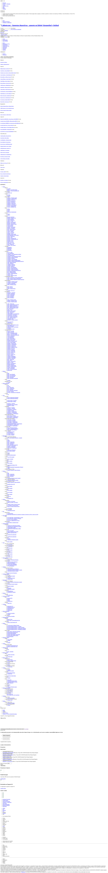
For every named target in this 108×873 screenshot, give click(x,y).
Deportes (4, 2)
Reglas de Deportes (6, 21)
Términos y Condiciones (7, 22)
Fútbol (4, 710)
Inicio (4, 42)
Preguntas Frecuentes (6, 799)
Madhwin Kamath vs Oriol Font (4, 68)
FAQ (3, 20)
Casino (4, 4)
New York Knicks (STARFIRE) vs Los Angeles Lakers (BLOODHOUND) (10, 123)
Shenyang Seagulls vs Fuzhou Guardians (5, 110)
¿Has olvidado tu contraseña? (16, 29)
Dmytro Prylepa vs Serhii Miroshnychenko (6, 144)
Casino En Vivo (5, 5)
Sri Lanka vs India (3, 171)
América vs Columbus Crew (8, 759)
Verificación (5, 46)
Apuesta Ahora (3, 788)
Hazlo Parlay (3, 765)
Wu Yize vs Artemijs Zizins (4, 182)
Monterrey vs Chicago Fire (7, 761)
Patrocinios (5, 47)
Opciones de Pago (6, 45)
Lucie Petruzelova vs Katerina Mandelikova (6, 91)
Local (4, 709)
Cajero (6, 36)
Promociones (5, 44)
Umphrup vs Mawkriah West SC (4, 64)
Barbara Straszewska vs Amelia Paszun (5, 95)
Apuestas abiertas (3, 34)
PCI (3, 811)
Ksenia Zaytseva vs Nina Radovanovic (5, 97)
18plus (4, 808)
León (4, 826)
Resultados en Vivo (6, 43)
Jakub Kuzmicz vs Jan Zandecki (4, 150)
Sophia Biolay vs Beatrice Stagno (5, 87)
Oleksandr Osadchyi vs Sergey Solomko (5, 146)
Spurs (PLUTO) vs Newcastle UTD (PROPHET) (7, 131)
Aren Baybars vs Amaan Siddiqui (5, 70)
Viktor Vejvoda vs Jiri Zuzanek (4, 152)
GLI (3, 809)
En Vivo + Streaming (6, 3)
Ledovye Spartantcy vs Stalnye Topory (5, 114)
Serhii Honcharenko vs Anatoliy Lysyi (5, 148)
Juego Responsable (6, 804)
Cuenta (2, 35)
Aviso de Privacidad (6, 801)
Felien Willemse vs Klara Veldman (5, 81)
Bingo (4, 7)
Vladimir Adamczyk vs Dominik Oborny (5, 154)
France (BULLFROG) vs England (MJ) (5, 129)
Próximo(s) (5, 54)
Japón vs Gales (2, 167)
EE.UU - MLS (5, 712)
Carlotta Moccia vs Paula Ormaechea (5, 89)
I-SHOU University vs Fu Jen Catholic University (7, 108)
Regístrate (6, 30)
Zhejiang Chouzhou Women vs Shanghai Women (7, 106)
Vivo (4, 53)
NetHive (4, 813)
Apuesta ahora (3, 778)
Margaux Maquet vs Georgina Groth (5, 83)
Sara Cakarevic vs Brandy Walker (5, 99)
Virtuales (4, 8)
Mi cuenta (2, 32)
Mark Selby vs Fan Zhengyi (4, 180)
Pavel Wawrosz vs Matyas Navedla (5, 156)
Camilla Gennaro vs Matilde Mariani (5, 85)
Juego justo (5, 803)
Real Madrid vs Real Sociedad (8, 752)
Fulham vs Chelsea (6, 757)
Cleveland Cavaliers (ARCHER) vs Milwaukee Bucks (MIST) (8, 121)
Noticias (4, 49)
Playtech (4, 810)
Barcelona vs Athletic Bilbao (8, 754)
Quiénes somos (5, 800)
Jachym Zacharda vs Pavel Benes (5, 158)
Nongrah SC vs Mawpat (3, 62)
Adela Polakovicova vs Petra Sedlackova (6, 93)
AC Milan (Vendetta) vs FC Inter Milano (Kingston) (7, 127)
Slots (3, 6)
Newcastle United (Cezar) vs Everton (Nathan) (6, 125)
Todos (2, 56)
